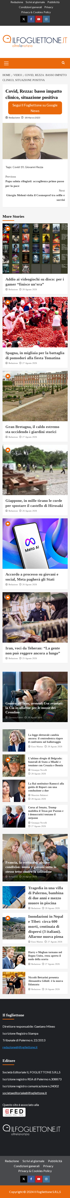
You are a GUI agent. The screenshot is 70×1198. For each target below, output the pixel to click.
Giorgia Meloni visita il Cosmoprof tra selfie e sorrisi (35, 195)
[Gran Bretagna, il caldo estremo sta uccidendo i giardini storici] (35, 396)
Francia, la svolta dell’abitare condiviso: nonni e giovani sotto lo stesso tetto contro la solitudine (30, 867)
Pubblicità (53, 2)
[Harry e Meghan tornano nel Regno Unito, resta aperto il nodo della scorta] (14, 958)
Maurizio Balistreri (39, 795)
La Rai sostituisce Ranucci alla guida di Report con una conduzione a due (46, 787)
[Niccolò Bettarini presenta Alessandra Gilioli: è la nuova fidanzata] (14, 983)
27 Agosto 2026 (29, 363)
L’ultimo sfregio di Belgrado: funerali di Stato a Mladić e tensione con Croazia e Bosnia (45, 762)
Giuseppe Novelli (39, 770)
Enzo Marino (37, 746)
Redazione (16, 2)
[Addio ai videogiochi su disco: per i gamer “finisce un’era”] (35, 248)
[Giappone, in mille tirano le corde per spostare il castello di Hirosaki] (35, 470)
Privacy (48, 7)
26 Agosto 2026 (29, 511)
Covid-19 (18, 167)
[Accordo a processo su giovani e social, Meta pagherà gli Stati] (35, 543)
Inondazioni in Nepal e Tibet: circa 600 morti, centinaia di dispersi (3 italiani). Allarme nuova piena (45, 926)
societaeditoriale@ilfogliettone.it (25, 1093)
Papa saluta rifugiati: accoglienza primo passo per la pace (34, 181)
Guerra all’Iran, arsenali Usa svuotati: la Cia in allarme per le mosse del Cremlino (34, 707)
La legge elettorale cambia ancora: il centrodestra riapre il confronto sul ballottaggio (45, 738)
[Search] (63, 63)
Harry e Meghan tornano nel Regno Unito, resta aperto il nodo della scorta (45, 956)
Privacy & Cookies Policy (36, 12)
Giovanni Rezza (34, 167)
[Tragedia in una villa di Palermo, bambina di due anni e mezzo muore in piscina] (14, 897)
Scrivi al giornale (35, 2)
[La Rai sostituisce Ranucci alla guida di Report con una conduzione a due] (14, 791)
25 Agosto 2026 (29, 658)
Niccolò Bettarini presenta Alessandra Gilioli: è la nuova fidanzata (45, 981)
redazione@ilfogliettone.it (20, 1047)
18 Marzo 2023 (32, 117)
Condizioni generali (30, 7)
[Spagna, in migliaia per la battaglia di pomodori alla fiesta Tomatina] (35, 322)
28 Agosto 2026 (29, 289)
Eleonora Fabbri (16, 717)
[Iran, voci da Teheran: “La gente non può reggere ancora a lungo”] (35, 617)
